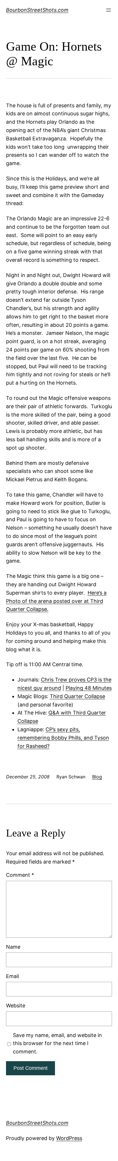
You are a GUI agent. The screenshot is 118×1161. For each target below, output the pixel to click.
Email (12, 976)
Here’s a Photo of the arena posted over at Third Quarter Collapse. (56, 601)
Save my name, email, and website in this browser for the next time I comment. (57, 1043)
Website (15, 1005)
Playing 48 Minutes (89, 688)
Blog (97, 777)
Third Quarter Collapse (77, 696)
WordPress (69, 1138)
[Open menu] (108, 10)
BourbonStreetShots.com (37, 10)
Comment (20, 875)
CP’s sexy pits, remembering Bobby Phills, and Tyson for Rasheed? (63, 737)
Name (13, 947)
